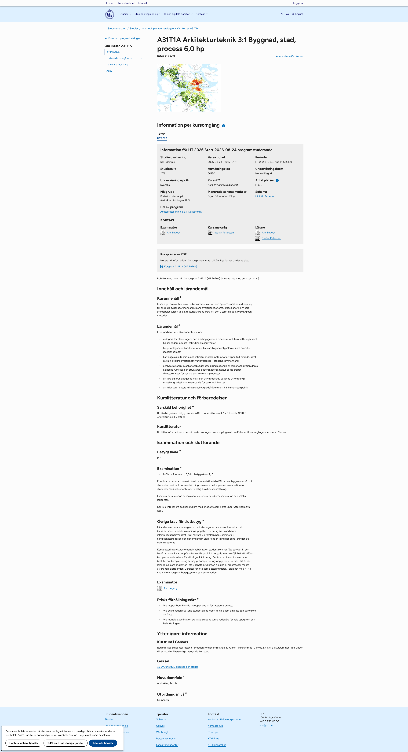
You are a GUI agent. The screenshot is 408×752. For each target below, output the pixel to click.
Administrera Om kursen (289, 56)
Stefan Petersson (224, 232)
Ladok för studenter (167, 744)
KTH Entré (213, 738)
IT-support (214, 732)
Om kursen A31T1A (188, 28)
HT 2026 (162, 138)
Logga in (298, 3)
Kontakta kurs (215, 725)
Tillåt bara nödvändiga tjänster (65, 743)
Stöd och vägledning (116, 725)
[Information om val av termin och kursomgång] (223, 125)
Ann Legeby (173, 232)
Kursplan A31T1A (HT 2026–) (180, 266)
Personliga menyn (166, 738)
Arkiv (109, 70)
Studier (134, 28)
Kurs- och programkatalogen (158, 28)
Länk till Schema (264, 196)
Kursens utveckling (117, 64)
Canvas (160, 725)
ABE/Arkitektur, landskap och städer (177, 666)
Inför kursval (113, 51)
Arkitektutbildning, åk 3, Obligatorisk (181, 211)
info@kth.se (266, 725)
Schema (161, 719)
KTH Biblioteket (217, 744)
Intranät (142, 3)
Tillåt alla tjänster (103, 743)
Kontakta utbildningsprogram (224, 719)
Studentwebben (126, 3)
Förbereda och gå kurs (118, 58)
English (299, 13)
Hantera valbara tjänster (23, 743)
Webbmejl (162, 732)
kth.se (109, 3)
